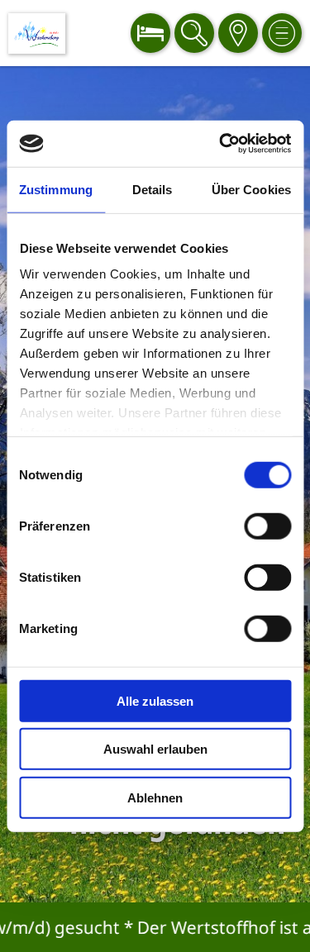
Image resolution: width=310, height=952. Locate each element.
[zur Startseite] (36, 33)
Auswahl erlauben (155, 749)
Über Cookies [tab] (251, 189)
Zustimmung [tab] (56, 189)
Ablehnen (155, 797)
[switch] (267, 525)
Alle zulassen (155, 700)
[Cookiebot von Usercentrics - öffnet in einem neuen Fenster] (220, 144)
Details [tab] (152, 189)
